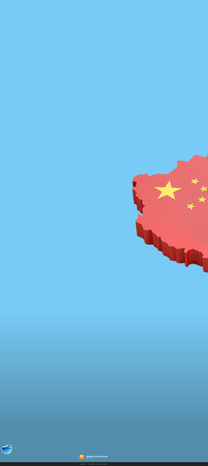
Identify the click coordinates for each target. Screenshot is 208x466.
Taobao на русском (96, 456)
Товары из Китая (91, 464)
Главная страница (82, 464)
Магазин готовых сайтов (102, 464)
